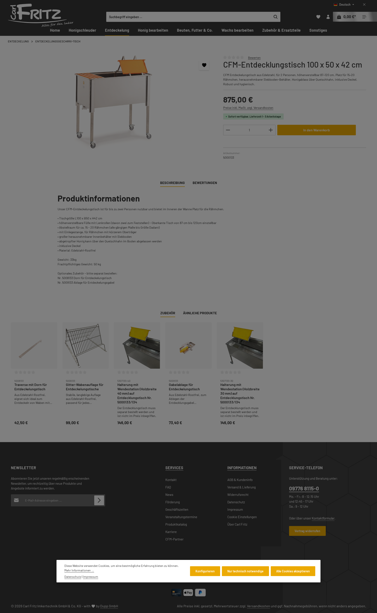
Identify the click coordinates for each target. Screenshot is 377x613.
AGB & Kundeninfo (240, 480)
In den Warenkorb (316, 130)
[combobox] (188, 17)
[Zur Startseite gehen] (40, 15)
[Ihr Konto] (328, 17)
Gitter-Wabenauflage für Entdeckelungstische (84, 386)
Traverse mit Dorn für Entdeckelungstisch (30, 386)
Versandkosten (258, 606)
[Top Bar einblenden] (364, 17)
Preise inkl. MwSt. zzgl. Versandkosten (248, 107)
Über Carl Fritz (237, 524)
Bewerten (254, 57)
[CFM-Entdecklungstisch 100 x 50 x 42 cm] (112, 102)
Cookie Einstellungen (242, 517)
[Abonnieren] (99, 500)
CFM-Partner (174, 539)
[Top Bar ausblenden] (364, 5)
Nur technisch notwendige (245, 571)
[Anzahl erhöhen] (271, 130)
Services (174, 467)
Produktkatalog (176, 524)
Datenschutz (236, 502)
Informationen (242, 467)
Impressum (235, 509)
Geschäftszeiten (176, 509)
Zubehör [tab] (167, 313)
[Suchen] (275, 17)
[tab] (172, 183)
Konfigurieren (205, 571)
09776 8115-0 (304, 488)
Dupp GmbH (109, 606)
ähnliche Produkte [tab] (200, 313)
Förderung (172, 502)
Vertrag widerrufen (307, 531)
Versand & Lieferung (241, 487)
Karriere (171, 532)
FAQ (168, 487)
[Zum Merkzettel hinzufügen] (204, 65)
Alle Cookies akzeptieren (293, 571)
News (169, 495)
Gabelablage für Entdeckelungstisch (184, 386)
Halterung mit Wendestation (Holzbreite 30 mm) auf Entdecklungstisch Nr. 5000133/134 (240, 393)
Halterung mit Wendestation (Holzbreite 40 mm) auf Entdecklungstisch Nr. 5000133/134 (137, 393)
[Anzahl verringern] (228, 130)
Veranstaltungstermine (181, 517)
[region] (113, 102)
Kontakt (171, 480)
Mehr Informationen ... (79, 570)
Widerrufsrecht (237, 495)
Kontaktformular (323, 518)
